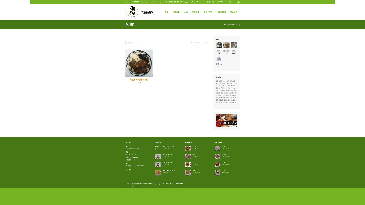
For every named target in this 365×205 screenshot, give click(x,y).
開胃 (229, 100)
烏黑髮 (226, 93)
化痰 (227, 81)
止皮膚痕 (227, 86)
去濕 (223, 83)
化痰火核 (218, 83)
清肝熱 (223, 90)
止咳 (222, 86)
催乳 (220, 81)
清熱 (229, 88)
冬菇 (193, 154)
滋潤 (231, 90)
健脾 (217, 81)
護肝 (225, 100)
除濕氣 (232, 102)
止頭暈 (233, 86)
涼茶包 (219, 52)
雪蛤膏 (224, 154)
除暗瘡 (227, 102)
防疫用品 (219, 65)
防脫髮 (233, 100)
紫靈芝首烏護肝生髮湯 (139, 79)
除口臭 (223, 102)
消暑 (222, 88)
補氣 (217, 98)
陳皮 (223, 162)
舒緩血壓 (226, 95)
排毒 (219, 86)
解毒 (231, 98)
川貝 (223, 146)
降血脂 (218, 102)
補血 (227, 98)
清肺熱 (227, 90)
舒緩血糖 (233, 95)
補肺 (220, 98)
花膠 (234, 52)
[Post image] (188, 148)
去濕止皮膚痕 (229, 83)
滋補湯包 (226, 52)
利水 (224, 81)
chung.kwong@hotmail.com (153, 2)
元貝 (193, 162)
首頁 (225, 24)
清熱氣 (233, 88)
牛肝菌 (194, 146)
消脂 (225, 88)
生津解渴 (231, 93)
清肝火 (218, 90)
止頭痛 (218, 88)
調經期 (221, 100)
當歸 (223, 170)
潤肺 (222, 93)
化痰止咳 (232, 81)
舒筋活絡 (220, 95)
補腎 (224, 98)
